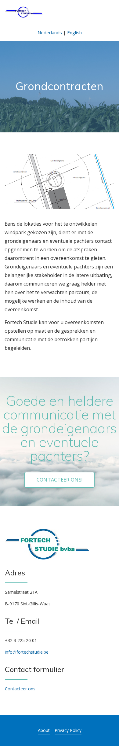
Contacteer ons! (60, 479)
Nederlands (50, 32)
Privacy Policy (68, 730)
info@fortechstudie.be (27, 652)
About (44, 730)
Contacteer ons (20, 689)
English (74, 32)
